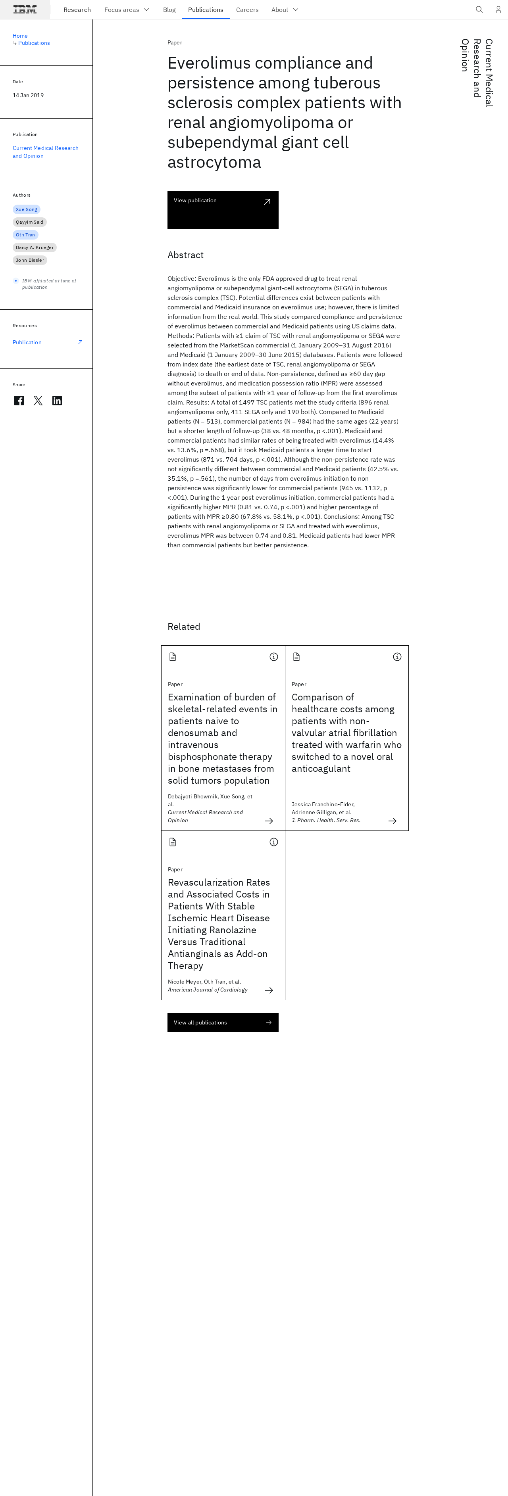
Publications (34, 42)
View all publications (200, 1022)
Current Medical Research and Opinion (477, 72)
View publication (195, 200)
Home (20, 35)
